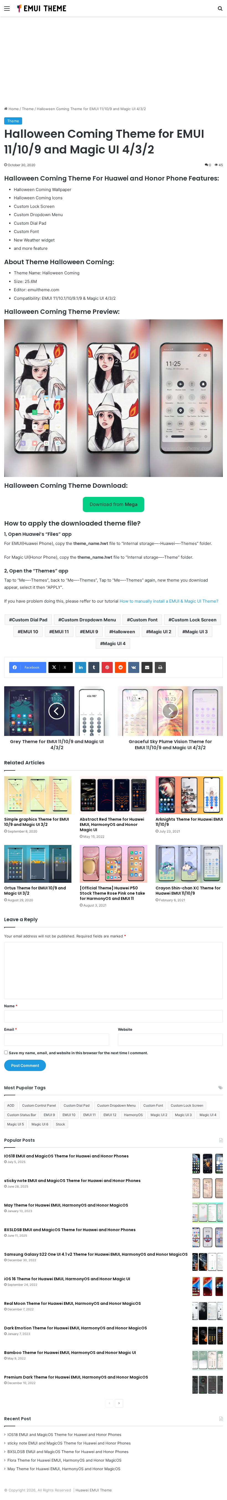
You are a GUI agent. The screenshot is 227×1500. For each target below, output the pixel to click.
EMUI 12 (110, 1115)
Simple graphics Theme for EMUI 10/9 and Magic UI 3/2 (36, 822)
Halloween (123, 631)
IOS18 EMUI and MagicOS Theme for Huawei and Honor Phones (66, 1156)
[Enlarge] (215, 326)
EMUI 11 (60, 631)
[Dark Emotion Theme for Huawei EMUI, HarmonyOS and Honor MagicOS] (207, 1335)
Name (10, 1006)
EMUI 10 (29, 631)
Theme (28, 109)
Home (13, 109)
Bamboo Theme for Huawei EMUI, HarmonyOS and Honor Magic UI (70, 1352)
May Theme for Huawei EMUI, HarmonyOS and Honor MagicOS (66, 1205)
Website (125, 1029)
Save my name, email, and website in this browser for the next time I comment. (78, 1053)
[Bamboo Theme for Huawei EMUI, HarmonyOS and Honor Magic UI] (207, 1360)
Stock (60, 1124)
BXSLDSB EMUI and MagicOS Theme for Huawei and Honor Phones (70, 1230)
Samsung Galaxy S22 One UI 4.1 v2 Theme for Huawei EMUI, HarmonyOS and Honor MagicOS (96, 1254)
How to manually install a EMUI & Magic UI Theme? (169, 601)
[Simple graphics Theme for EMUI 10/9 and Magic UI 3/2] (37, 795)
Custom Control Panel (39, 1105)
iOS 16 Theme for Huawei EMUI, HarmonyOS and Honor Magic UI (67, 1279)
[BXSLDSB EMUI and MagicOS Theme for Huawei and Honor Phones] (207, 1237)
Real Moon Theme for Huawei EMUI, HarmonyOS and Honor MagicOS (72, 1303)
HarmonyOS (133, 1115)
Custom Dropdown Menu (88, 619)
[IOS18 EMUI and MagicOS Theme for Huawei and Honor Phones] (207, 1163)
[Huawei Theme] (42, 8)
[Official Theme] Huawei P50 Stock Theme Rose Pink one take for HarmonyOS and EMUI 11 (112, 893)
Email (10, 1029)
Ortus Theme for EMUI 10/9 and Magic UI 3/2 (35, 890)
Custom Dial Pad (29, 619)
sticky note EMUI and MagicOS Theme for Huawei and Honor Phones (72, 1180)
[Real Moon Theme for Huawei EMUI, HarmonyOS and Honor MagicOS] (207, 1311)
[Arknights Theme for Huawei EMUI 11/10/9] (189, 795)
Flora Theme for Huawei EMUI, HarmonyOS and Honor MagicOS (64, 1460)
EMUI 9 (90, 631)
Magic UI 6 (40, 1124)
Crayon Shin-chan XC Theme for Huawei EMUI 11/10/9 (188, 890)
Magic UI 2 (160, 631)
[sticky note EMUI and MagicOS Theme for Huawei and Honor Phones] (207, 1188)
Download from (114, 504)
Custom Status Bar (21, 1115)
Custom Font (144, 619)
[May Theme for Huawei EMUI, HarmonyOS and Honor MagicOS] (207, 1212)
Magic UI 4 (114, 643)
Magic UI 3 (196, 631)
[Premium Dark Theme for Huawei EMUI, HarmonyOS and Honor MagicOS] (207, 1384)
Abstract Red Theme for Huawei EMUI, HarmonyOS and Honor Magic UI (112, 825)
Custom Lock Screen (193, 619)
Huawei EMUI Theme (94, 1490)
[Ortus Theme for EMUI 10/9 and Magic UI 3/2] (37, 864)
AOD (10, 1105)
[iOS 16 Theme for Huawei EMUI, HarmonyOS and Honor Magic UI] (207, 1286)
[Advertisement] (113, 63)
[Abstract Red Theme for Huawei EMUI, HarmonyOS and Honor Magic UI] (113, 795)
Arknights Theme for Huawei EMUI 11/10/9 (189, 822)
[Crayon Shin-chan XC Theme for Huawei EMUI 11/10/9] (189, 864)
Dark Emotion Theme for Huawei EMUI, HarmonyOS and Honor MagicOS (75, 1328)
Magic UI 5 (15, 1124)
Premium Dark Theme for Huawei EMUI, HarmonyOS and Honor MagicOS (76, 1377)
